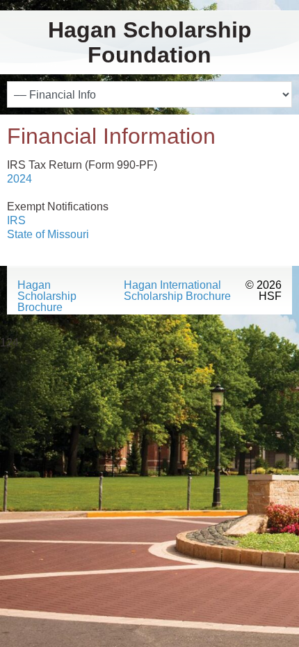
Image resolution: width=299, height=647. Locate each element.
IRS (16, 220)
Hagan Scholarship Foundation (150, 42)
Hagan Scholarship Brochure (46, 296)
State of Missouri (48, 234)
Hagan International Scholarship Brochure (177, 291)
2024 (19, 179)
